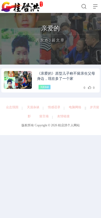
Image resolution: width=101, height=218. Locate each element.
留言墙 (44, 116)
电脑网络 (75, 107)
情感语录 (54, 107)
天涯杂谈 (44, 87)
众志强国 (12, 107)
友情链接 (63, 116)
